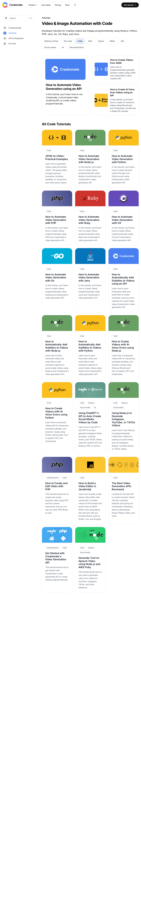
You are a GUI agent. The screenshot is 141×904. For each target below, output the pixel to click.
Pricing (58, 5)
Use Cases (46, 5)
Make (112, 41)
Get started (130, 5)
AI (63, 47)
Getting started (51, 41)
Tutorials (13, 33)
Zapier (101, 41)
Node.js (91, 403)
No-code (68, 41)
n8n (122, 41)
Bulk (90, 41)
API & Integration (16, 38)
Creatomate (16, 4)
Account (12, 43)
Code (80, 41)
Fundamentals (15, 28)
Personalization (77, 47)
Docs (67, 5)
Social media (50, 47)
